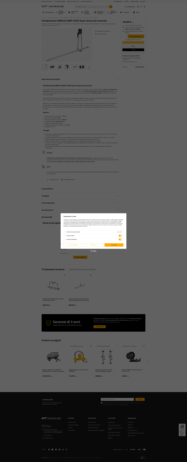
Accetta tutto (114, 245)
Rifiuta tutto (93, 245)
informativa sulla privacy (86, 222)
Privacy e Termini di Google (72, 223)
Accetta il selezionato (73, 245)
